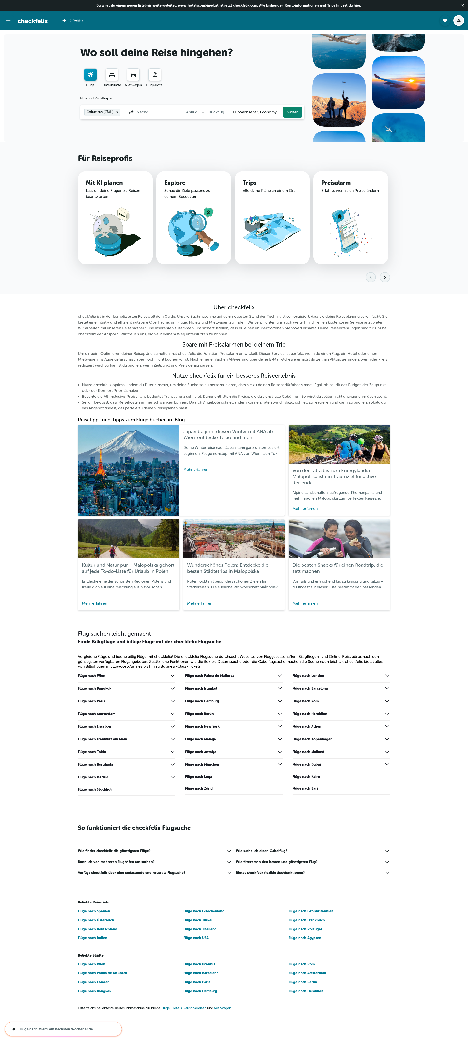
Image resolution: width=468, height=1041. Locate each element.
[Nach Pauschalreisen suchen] (154, 74)
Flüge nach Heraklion (309, 714)
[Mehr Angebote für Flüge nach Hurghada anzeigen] (173, 764)
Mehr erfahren (195, 469)
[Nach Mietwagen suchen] (133, 74)
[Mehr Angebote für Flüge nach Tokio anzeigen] (173, 752)
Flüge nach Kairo (306, 777)
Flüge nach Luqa (198, 777)
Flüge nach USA (196, 938)
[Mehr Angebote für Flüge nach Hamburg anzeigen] (280, 701)
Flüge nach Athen (306, 726)
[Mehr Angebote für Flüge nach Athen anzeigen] (387, 726)
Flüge (165, 1008)
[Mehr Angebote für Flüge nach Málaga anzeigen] (280, 739)
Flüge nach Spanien (94, 911)
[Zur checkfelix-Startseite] (33, 21)
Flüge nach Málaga (200, 739)
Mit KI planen (104, 182)
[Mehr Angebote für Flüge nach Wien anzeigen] (173, 676)
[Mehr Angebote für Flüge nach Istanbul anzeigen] (280, 688)
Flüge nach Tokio (92, 752)
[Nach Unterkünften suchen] (112, 74)
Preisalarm (336, 182)
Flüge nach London (308, 676)
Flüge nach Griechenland (203, 911)
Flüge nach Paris (91, 701)
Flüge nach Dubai (306, 764)
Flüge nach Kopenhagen (312, 739)
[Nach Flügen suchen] (90, 74)
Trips (249, 182)
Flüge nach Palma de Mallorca (209, 676)
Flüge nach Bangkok (94, 688)
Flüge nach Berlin (199, 714)
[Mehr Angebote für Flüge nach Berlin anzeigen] (280, 714)
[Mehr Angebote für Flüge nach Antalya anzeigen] (280, 752)
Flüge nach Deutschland (97, 929)
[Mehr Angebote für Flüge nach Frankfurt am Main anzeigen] (173, 739)
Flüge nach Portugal (305, 929)
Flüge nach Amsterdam (96, 714)
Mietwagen (222, 1008)
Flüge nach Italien (92, 938)
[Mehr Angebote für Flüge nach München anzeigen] (280, 764)
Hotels (177, 1008)
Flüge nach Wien (91, 676)
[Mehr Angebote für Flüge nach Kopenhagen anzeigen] (387, 739)
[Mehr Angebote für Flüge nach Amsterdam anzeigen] (173, 714)
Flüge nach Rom (305, 701)
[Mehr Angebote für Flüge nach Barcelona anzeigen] (387, 688)
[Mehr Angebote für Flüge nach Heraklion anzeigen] (387, 714)
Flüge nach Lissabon (94, 726)
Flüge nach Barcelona (310, 688)
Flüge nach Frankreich (307, 920)
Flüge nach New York (202, 726)
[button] (462, 5)
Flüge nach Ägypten (305, 938)
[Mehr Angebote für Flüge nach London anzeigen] (387, 676)
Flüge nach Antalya (200, 752)
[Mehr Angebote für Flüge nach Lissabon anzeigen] (173, 726)
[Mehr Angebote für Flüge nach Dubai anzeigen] (387, 764)
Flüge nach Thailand (200, 929)
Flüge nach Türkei (197, 920)
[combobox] (96, 98)
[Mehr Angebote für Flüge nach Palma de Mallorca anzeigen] (280, 676)
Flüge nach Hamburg (202, 701)
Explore (174, 182)
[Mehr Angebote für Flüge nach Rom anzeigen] (387, 701)
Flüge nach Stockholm (96, 789)
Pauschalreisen (195, 1008)
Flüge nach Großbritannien (311, 911)
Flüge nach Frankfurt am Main (102, 739)
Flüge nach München (202, 764)
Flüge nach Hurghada (95, 764)
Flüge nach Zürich (199, 788)
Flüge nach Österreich (96, 920)
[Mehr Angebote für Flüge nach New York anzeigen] (280, 726)
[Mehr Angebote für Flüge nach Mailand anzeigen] (387, 752)
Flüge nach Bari (305, 788)
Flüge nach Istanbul (201, 688)
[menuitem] (90, 78)
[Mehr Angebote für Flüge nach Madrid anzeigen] (173, 777)
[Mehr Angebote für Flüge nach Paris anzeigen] (173, 701)
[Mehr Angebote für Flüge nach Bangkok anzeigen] (173, 688)
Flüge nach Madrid (93, 777)
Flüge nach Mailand (308, 752)
